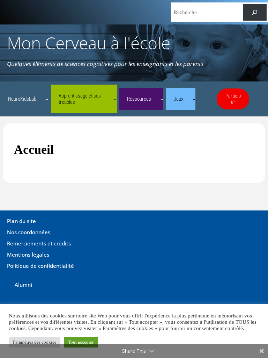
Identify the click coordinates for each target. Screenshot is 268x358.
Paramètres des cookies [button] (34, 342)
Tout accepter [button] (81, 342)
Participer (233, 99)
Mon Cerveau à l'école (88, 42)
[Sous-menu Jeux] (193, 98)
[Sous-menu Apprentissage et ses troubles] (115, 98)
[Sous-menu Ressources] (161, 98)
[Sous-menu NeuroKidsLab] (47, 98)
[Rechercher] (255, 12)
